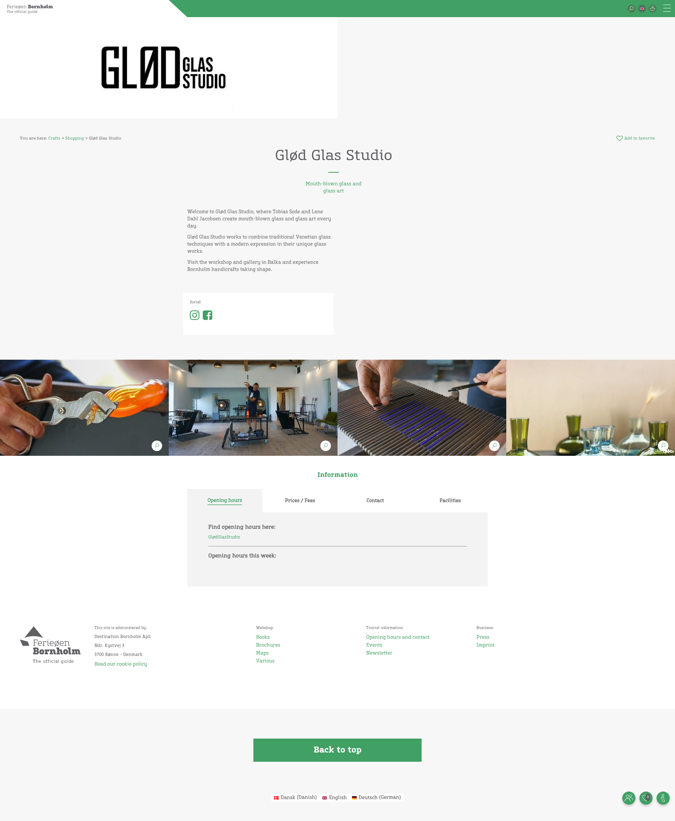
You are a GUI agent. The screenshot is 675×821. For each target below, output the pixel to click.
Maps (262, 653)
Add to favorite (639, 138)
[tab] (224, 501)
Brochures (268, 645)
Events (374, 645)
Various (265, 661)
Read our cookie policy (120, 664)
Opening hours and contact (398, 637)
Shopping (74, 138)
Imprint (485, 645)
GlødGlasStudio (224, 537)
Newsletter (379, 653)
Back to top (337, 750)
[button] (642, 9)
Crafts (54, 138)
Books (263, 637)
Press (482, 637)
